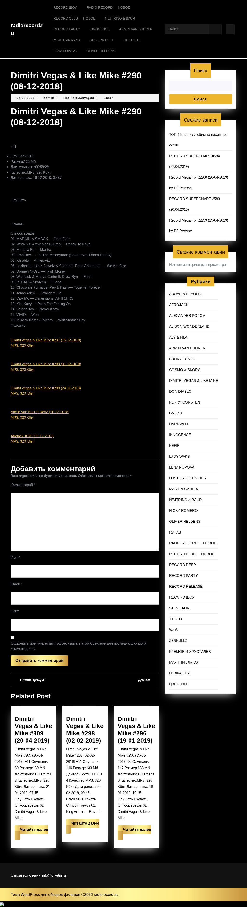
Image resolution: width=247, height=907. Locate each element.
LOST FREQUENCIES (187, 478)
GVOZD (175, 413)
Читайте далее (31, 834)
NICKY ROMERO (183, 511)
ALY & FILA (178, 337)
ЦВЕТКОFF (133, 40)
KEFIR (174, 446)
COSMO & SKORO (185, 370)
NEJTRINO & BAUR (120, 18)
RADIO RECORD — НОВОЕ (108, 7)
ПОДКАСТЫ (179, 673)
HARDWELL (179, 424)
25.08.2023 (25, 98)
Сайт (15, 611)
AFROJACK (179, 305)
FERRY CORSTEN (184, 402)
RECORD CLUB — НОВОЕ (74, 18)
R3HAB (175, 532)
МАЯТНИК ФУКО (67, 40)
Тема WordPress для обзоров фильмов (46, 895)
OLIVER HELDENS (100, 51)
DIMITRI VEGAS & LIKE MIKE (193, 380)
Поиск (200, 70)
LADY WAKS (179, 456)
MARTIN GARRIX (183, 489)
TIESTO (175, 619)
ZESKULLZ (178, 641)
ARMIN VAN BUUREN (135, 29)
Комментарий (23, 485)
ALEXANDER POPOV (187, 315)
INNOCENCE (99, 29)
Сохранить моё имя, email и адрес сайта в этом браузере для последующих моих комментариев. (78, 646)
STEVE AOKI (179, 608)
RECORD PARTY (67, 29)
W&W (173, 630)
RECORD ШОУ (65, 7)
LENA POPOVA (65, 51)
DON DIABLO (180, 391)
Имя (15, 557)
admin (49, 98)
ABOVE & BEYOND (185, 294)
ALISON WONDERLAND (189, 326)
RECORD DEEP (102, 40)
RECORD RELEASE (186, 586)
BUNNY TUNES (182, 359)
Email (16, 584)
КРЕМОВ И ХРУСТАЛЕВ (190, 651)
